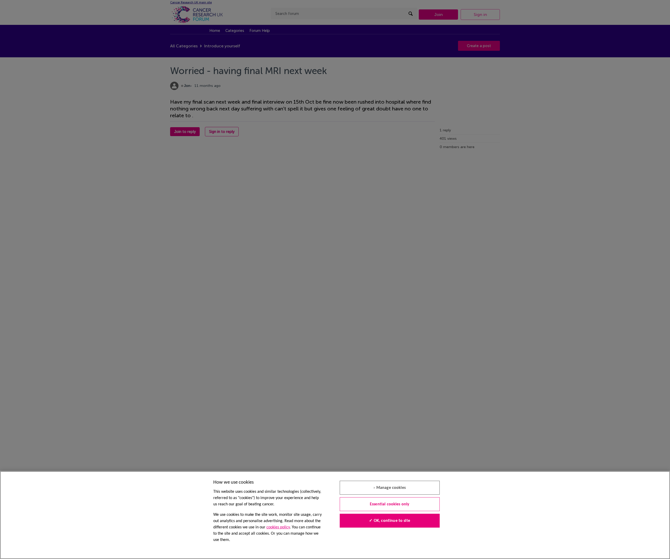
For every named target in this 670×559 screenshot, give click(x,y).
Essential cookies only (390, 504)
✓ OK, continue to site (389, 521)
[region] (335, 515)
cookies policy (278, 527)
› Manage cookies (389, 488)
